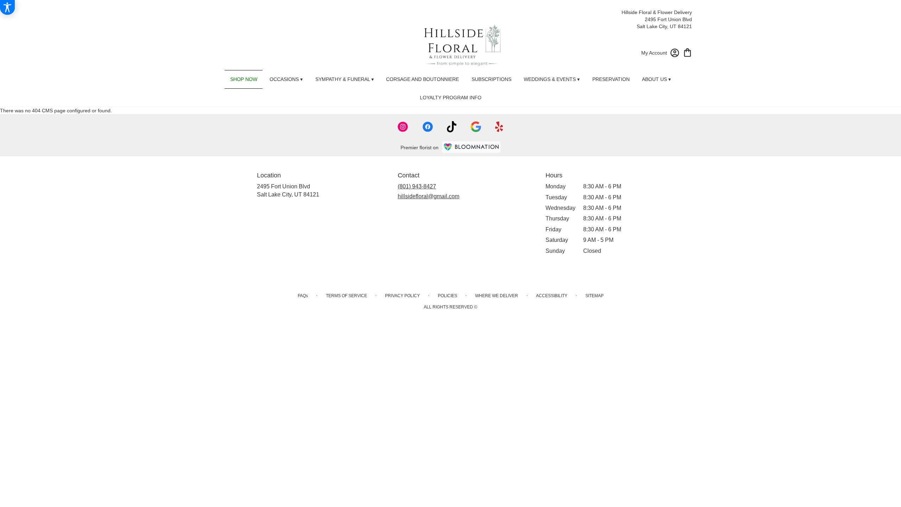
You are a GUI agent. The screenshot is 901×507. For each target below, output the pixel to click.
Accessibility (551, 295)
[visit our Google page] (476, 126)
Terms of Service (346, 295)
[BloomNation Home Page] (471, 147)
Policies (447, 295)
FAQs (303, 295)
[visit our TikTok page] (452, 126)
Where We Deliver (496, 295)
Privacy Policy (402, 295)
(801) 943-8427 (417, 186)
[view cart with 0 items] (687, 52)
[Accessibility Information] (7, 7)
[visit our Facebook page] (427, 126)
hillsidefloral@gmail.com (428, 196)
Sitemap (594, 295)
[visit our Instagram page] (403, 126)
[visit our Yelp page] (499, 126)
